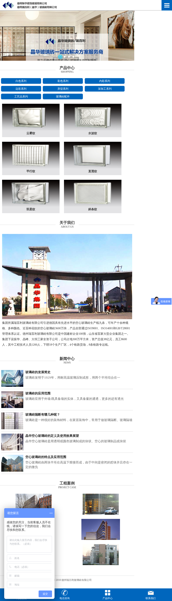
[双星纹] (31, 205)
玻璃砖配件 (63, 96)
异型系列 (62, 88)
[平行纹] (31, 167)
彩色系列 (62, 81)
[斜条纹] (92, 205)
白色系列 (21, 81)
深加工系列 (105, 88)
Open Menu (167, 5)
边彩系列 (21, 88)
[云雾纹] (31, 129)
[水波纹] (92, 129)
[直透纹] (92, 167)
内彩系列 (104, 81)
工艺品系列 (21, 96)
